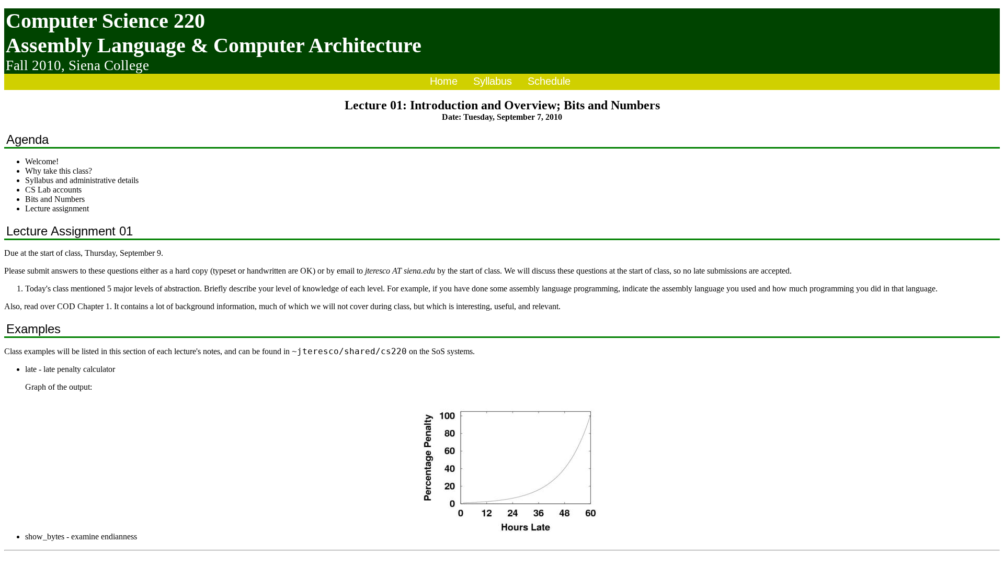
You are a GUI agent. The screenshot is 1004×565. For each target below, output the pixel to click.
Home (444, 81)
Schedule (549, 81)
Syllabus (492, 81)
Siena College (109, 65)
